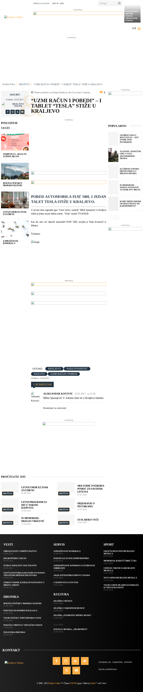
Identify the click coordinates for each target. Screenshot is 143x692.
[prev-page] (110, 217)
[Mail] (85, 661)
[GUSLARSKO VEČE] (66, 520)
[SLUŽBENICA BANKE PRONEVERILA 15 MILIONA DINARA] (113, 171)
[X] (17, 112)
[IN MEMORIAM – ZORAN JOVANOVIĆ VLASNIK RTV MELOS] (113, 187)
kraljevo (54, 368)
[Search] (119, 3)
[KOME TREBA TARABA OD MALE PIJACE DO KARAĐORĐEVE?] (113, 204)
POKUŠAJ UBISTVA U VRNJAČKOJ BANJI (22, 625)
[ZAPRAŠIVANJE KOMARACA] (15, 229)
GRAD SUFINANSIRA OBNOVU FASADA (72, 575)
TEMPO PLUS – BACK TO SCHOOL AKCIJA (14, 155)
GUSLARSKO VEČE (88, 519)
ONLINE (73, 683)
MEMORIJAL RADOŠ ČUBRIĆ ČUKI (120, 561)
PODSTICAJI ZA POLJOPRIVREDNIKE (71, 558)
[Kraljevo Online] (17, 17)
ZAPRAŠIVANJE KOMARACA (10, 242)
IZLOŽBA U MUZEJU (63, 601)
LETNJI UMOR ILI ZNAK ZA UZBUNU (14, 213)
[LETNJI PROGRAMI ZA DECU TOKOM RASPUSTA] (10, 504)
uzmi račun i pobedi (64, 374)
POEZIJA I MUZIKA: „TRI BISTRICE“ (71, 629)
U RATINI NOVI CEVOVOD (66, 582)
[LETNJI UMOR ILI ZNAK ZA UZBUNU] (15, 200)
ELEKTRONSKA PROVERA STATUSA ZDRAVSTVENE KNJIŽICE (131, 15)
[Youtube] (22, 112)
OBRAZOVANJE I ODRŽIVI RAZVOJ (20, 551)
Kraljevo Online (18, 105)
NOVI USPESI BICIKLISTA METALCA (120, 578)
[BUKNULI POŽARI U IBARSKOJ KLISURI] (15, 171)
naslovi (39, 374)
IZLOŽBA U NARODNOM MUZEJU (69, 608)
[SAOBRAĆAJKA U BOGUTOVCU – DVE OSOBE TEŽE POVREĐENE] (113, 139)
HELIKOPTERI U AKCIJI (14, 558)
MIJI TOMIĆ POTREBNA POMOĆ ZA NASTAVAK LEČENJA (90, 489)
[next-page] (116, 217)
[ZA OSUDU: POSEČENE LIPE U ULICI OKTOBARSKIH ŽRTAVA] (113, 155)
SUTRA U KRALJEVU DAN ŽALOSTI (19, 565)
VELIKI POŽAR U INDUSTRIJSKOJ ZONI (22, 618)
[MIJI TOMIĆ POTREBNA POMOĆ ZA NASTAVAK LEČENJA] (66, 487)
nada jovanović (77, 368)
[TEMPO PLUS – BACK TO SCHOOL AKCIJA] (15, 142)
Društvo (24, 84)
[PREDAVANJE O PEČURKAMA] (66, 504)
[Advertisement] (71, 61)
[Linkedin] (75, 661)
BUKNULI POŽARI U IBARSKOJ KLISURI (12, 184)
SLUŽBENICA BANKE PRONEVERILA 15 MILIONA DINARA (129, 171)
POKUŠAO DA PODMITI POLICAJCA (20, 610)
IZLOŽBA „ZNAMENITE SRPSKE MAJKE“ (73, 615)
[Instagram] (12, 112)
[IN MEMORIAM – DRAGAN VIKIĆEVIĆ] (10, 520)
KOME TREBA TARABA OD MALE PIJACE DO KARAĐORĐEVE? (130, 203)
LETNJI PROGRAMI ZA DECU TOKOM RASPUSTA (34, 505)
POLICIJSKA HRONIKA (14, 632)
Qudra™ (93, 683)
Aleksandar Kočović (58, 393)
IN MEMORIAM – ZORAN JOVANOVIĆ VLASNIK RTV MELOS (130, 187)
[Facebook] (8, 112)
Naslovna (8, 84)
